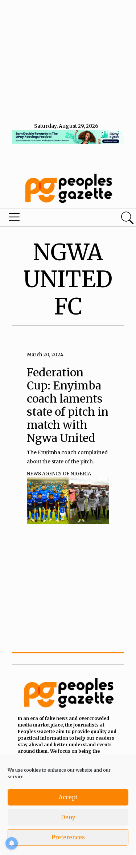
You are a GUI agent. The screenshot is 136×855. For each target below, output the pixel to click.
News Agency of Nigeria (59, 474)
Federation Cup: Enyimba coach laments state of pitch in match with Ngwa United (67, 405)
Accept (68, 797)
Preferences (68, 837)
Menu (46, 218)
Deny (68, 817)
